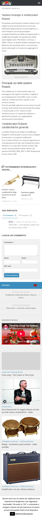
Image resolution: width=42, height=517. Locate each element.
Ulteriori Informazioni (24, 514)
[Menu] (39, 3)
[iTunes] (38, 285)
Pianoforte (7, 407)
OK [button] (12, 514)
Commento (9, 242)
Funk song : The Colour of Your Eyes (18, 375)
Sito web (7, 266)
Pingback (26, 215)
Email (24, 258)
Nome (6, 258)
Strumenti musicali (11, 8)
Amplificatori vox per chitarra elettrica (18, 489)
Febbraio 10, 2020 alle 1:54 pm (26, 222)
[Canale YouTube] (35, 285)
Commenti (10, 215)
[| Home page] (9, 3)
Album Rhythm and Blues (12, 372)
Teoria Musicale (27, 441)
